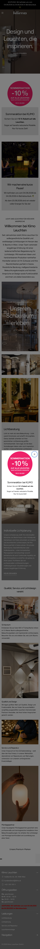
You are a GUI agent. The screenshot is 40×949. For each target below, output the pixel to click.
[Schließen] (34, 454)
